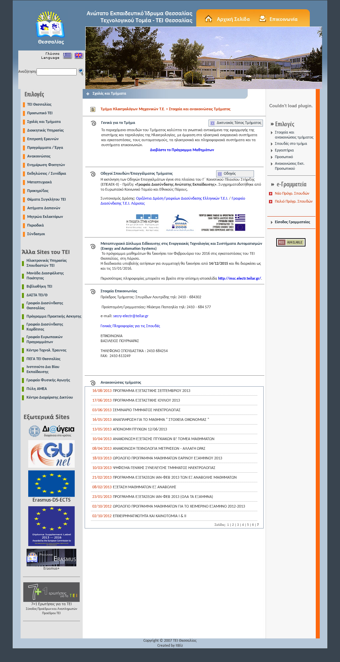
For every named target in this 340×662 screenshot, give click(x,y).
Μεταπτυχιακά (39, 182)
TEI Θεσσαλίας (39, 105)
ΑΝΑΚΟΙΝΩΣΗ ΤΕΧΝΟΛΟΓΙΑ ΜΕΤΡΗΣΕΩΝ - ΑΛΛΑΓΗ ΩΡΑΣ (159, 449)
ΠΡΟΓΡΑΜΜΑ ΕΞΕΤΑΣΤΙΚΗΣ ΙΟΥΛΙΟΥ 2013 (146, 401)
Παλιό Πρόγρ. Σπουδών (293, 202)
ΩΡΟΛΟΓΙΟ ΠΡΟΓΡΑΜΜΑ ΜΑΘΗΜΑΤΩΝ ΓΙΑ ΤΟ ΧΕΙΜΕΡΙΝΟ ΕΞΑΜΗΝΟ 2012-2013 (179, 507)
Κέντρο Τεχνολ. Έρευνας (46, 350)
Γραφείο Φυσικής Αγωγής (48, 380)
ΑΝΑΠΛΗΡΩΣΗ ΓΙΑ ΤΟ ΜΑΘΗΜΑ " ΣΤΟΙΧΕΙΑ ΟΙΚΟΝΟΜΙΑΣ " (161, 420)
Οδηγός (230, 174)
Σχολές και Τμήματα (44, 122)
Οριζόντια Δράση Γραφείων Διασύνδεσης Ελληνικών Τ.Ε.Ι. (182, 199)
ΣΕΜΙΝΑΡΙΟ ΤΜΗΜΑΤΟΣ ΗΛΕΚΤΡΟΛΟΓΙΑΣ (147, 410)
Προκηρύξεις (37, 191)
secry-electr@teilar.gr (130, 316)
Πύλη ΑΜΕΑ (37, 389)
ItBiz (179, 646)
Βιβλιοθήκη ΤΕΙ (39, 287)
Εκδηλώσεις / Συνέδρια (46, 174)
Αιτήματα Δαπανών (43, 208)
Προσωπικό (284, 157)
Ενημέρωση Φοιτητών (46, 165)
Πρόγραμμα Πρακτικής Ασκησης (54, 317)
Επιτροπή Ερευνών (43, 139)
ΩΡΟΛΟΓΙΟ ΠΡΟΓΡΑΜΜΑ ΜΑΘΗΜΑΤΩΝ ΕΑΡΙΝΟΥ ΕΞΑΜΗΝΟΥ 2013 (167, 458)
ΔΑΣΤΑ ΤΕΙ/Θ (37, 295)
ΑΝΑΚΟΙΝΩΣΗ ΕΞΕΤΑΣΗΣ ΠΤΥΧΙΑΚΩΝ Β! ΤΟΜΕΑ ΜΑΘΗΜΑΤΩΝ (163, 439)
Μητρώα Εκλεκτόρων (45, 217)
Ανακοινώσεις (38, 156)
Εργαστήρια (284, 150)
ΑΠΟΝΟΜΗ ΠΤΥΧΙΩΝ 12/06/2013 (140, 429)
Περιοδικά (35, 226)
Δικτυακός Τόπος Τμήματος (239, 123)
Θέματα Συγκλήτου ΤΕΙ (46, 200)
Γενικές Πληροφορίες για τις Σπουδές (130, 326)
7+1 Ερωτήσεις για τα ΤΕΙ (51, 608)
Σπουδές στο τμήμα (291, 144)
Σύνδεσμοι (36, 234)
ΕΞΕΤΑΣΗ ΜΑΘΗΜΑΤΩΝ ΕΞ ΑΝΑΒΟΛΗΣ (144, 487)
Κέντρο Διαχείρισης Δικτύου (50, 398)
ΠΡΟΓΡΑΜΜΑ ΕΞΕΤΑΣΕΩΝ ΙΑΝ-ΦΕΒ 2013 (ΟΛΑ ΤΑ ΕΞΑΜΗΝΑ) (163, 497)
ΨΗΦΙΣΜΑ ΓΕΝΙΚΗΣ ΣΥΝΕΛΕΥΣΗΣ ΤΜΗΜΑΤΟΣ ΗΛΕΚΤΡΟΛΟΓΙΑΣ (164, 468)
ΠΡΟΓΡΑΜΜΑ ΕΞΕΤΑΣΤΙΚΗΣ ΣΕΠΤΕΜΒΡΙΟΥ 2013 (151, 391)
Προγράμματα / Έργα (45, 148)
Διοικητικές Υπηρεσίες (45, 131)
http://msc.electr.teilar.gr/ (239, 279)
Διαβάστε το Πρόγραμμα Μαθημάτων (182, 150)
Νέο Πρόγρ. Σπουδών (292, 194)
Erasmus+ (51, 569)
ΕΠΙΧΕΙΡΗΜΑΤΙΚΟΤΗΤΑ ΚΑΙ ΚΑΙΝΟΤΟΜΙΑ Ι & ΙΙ (149, 516)
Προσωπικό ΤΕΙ (39, 113)
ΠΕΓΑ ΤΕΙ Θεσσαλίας (43, 359)
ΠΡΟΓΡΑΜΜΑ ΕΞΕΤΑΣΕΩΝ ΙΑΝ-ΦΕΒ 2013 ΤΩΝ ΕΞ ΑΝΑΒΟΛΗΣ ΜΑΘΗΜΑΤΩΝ (175, 478)
